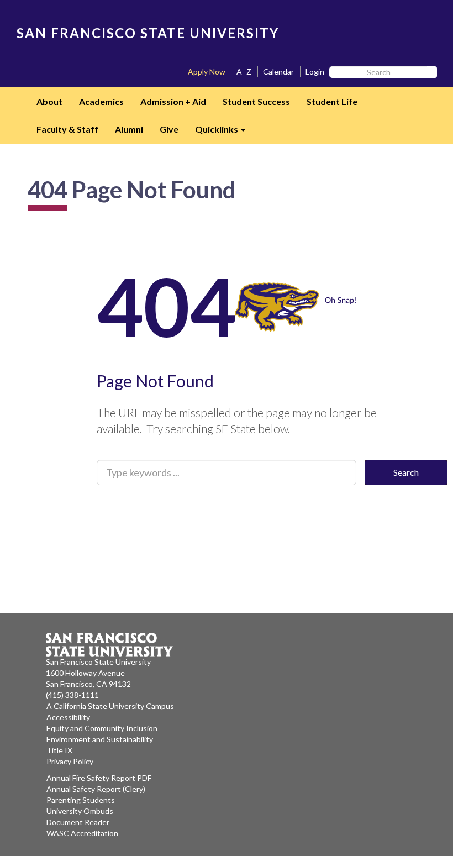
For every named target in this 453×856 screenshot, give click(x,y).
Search (406, 472)
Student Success (256, 101)
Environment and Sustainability (99, 739)
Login (314, 71)
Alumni (129, 129)
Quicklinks (224, 132)
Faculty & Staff (67, 129)
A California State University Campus (110, 706)
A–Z (243, 71)
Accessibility (68, 717)
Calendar (278, 71)
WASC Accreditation (82, 833)
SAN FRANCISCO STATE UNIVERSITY (148, 33)
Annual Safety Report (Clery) (95, 789)
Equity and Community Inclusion (101, 728)
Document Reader (77, 822)
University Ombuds (79, 811)
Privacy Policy (69, 761)
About (49, 101)
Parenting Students (80, 800)
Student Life (332, 101)
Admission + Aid (173, 101)
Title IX (59, 750)
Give (169, 129)
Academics (101, 101)
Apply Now (206, 71)
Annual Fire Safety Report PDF (98, 778)
